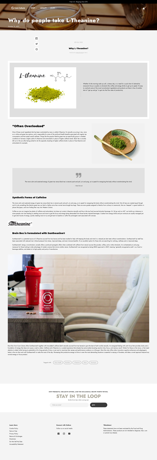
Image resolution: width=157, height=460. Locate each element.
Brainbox (67, 362)
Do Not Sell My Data (15, 442)
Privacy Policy (13, 434)
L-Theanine (77, 362)
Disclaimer (12, 439)
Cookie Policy (13, 428)
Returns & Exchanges (15, 436)
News (85, 362)
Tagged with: (47, 362)
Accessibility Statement (16, 444)
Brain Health (58, 362)
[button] (144, 8)
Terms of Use (13, 431)
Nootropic (93, 362)
